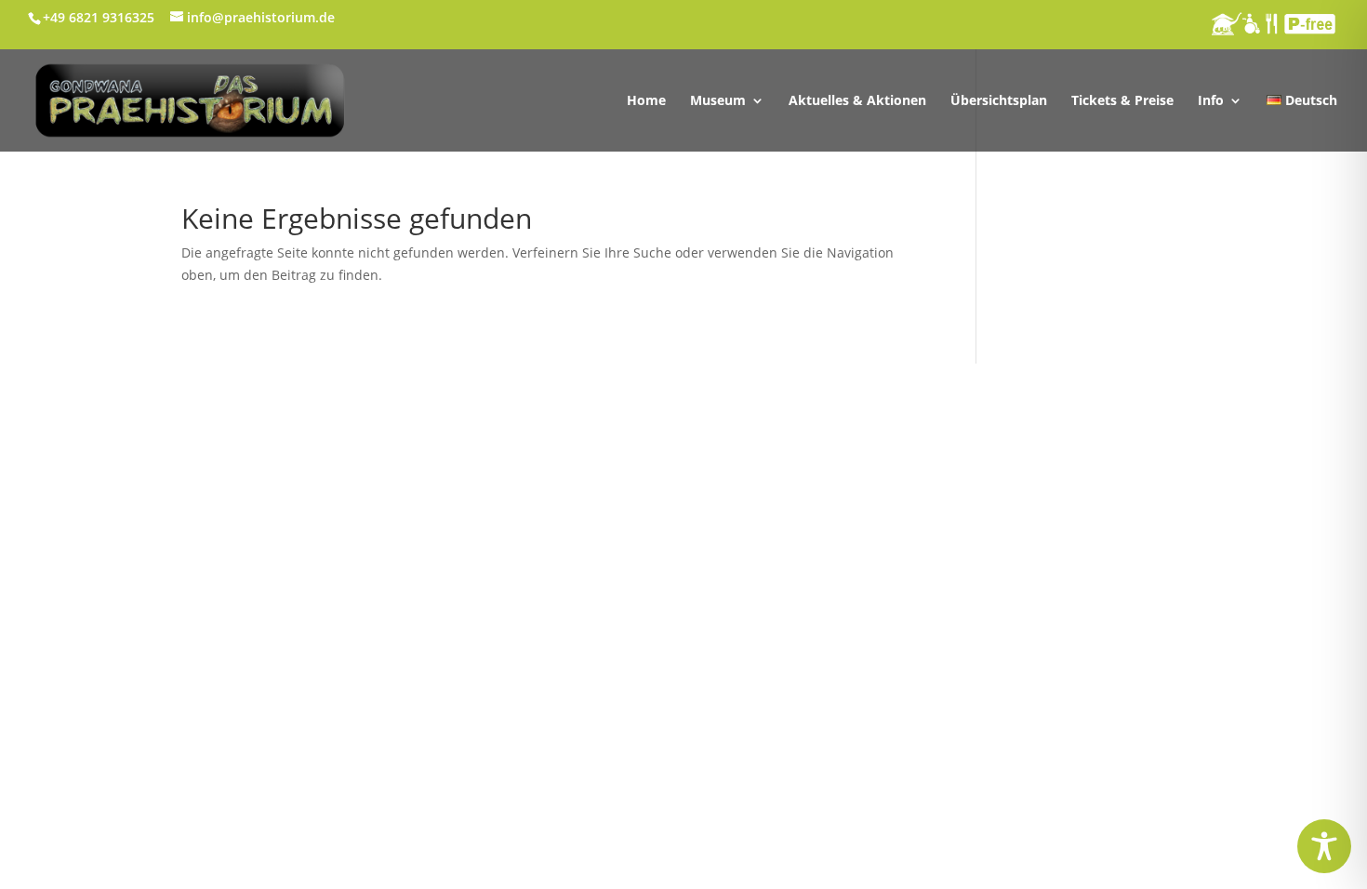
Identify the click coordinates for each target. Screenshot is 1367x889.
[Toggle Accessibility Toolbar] (1324, 846)
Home (646, 101)
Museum (718, 101)
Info (1211, 101)
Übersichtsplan (998, 101)
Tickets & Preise (1122, 101)
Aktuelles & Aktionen (857, 101)
